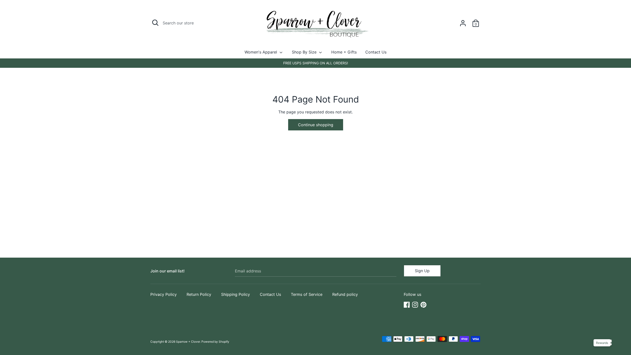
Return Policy (199, 294)
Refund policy (345, 294)
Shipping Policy (235, 294)
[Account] (463, 21)
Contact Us (375, 52)
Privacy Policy (163, 294)
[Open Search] (155, 23)
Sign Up (422, 270)
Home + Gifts (344, 52)
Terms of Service (306, 294)
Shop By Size (305, 52)
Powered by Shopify (215, 341)
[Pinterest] (423, 304)
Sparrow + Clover (188, 341)
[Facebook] (407, 304)
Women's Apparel (261, 52)
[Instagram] (415, 304)
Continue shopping (315, 124)
